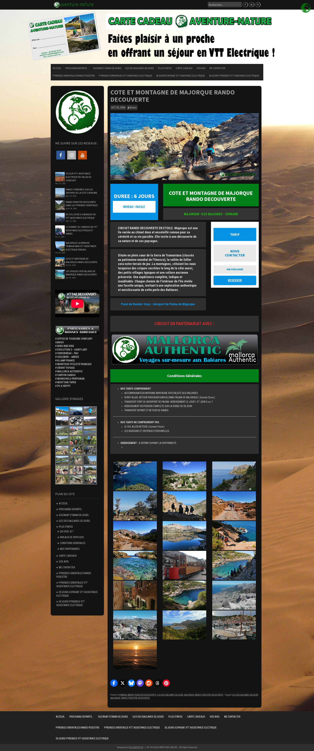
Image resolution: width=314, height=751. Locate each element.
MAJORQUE (115, 698)
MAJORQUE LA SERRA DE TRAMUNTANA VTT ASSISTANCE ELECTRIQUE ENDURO (81, 246)
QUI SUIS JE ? (67, 531)
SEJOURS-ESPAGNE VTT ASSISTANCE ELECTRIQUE (180, 75)
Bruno (133, 107)
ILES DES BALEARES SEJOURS (139, 68)
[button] (114, 683)
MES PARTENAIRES (70, 548)
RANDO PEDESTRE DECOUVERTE (135, 698)
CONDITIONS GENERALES (72, 543)
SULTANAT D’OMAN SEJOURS (107, 68)
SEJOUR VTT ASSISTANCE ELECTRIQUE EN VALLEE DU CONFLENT (78, 177)
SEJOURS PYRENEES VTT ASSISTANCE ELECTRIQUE (234, 75)
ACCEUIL (57, 68)
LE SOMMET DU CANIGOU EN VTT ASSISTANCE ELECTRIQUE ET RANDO (82, 230)
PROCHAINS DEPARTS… (77, 68)
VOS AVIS (201, 68)
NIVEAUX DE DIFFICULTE (72, 537)
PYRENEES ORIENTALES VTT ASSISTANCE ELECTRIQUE (125, 75)
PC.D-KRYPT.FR (136, 747)
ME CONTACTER (217, 68)
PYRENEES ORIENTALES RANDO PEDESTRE (74, 75)
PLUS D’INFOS (165, 68)
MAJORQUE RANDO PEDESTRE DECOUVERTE (203, 695)
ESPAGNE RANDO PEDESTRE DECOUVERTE (137, 695)
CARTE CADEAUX (184, 68)
